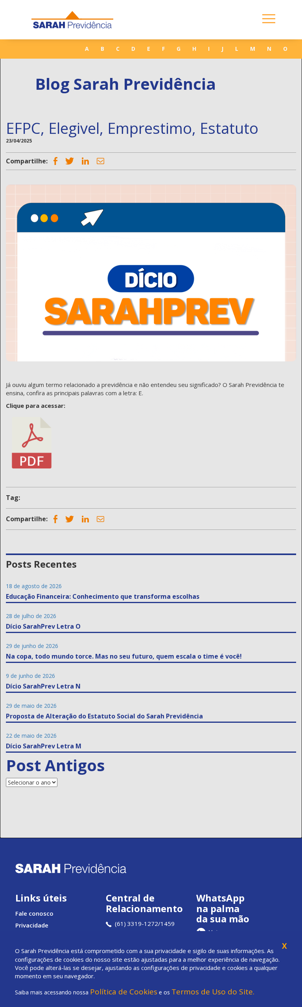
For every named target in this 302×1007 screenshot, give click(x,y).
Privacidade (31, 925)
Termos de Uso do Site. (212, 992)
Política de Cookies (123, 992)
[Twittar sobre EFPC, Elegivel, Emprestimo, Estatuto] (69, 161)
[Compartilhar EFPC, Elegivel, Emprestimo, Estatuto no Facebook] (55, 161)
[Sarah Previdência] (72, 19)
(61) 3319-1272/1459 (145, 923)
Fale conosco (34, 913)
